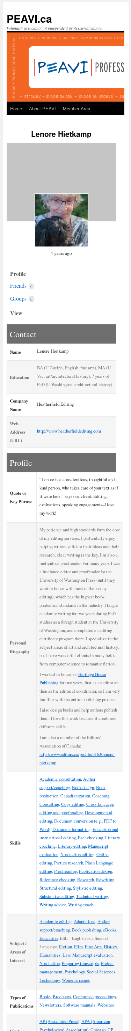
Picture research (68, 863)
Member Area (76, 108)
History (110, 946)
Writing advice (52, 904)
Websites (105, 1005)
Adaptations (84, 921)
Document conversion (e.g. (78, 821)
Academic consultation (60, 779)
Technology (49, 980)
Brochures (62, 996)
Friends (21, 285)
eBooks (109, 930)
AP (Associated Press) (59, 1021)
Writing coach (80, 904)
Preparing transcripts (80, 963)
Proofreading (65, 871)
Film (78, 946)
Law (66, 955)
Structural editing (55, 888)
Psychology (75, 972)
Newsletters (50, 1005)
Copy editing (72, 804)
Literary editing (72, 846)
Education (48, 938)
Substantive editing (56, 896)
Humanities (49, 955)
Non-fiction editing (77, 854)
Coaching (100, 796)
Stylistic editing (87, 888)
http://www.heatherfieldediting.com (69, 431)
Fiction (65, 946)
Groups (21, 298)
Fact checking (90, 837)
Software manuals (79, 1005)
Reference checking (57, 879)
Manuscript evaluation (92, 955)
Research (85, 879)
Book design (83, 787)
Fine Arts (93, 946)
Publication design (95, 871)
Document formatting (71, 829)
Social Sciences (101, 972)
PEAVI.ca (29, 18)
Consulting (49, 804)
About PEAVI (42, 108)
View (16, 313)
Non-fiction (49, 963)
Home (16, 108)
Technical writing (92, 896)
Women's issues (76, 980)
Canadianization (75, 796)
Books (45, 996)
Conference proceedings (94, 996)
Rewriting (105, 879)
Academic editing (55, 921)
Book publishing (86, 930)
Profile (18, 274)
